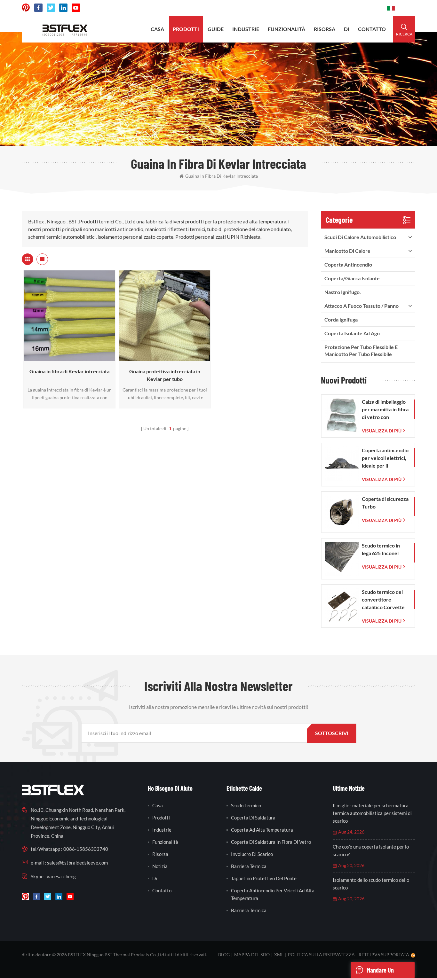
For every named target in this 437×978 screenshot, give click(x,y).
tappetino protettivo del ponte (264, 878)
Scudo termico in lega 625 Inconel (381, 549)
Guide (216, 29)
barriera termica (248, 866)
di (346, 29)
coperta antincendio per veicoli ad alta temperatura (272, 894)
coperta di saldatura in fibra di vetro (271, 842)
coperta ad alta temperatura (262, 830)
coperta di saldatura (253, 817)
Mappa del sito (252, 954)
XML (278, 954)
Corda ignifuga (341, 319)
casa (157, 29)
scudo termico (246, 805)
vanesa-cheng (61, 876)
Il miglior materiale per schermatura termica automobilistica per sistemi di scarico (372, 813)
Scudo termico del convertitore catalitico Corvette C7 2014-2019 (383, 600)
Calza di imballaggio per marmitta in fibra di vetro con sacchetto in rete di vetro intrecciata (385, 410)
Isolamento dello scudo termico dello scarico (371, 883)
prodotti (186, 29)
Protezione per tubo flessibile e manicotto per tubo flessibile (361, 350)
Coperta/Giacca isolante (352, 278)
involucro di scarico (252, 854)
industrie (245, 29)
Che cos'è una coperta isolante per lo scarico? (371, 850)
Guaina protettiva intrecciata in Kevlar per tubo (164, 375)
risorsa (324, 29)
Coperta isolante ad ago (352, 333)
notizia (160, 866)
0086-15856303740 (358, 8)
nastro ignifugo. (342, 292)
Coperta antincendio (348, 264)
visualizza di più (68, 358)
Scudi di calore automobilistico (360, 237)
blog (224, 954)
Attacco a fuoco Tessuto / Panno (361, 306)
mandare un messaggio (380, 972)
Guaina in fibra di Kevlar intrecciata (221, 176)
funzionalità (286, 29)
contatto (372, 29)
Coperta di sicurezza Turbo (385, 502)
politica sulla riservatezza (321, 954)
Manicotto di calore (347, 251)
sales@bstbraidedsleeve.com (293, 8)
